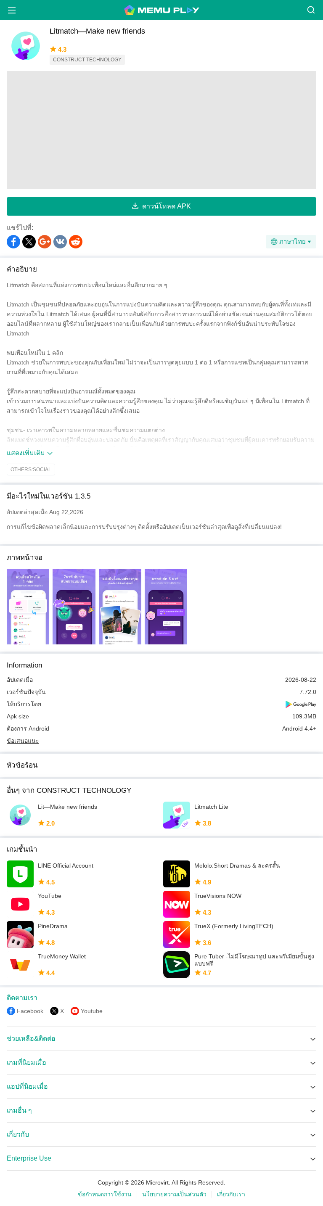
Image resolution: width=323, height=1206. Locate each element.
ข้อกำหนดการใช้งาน (105, 1194)
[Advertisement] (161, 130)
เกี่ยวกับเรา (231, 1194)
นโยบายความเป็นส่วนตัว (174, 1194)
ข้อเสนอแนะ (23, 740)
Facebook (30, 1011)
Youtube (92, 1011)
